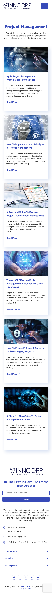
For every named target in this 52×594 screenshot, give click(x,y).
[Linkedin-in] (26, 577)
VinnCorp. (25, 586)
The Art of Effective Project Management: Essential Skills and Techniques (24, 283)
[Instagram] (32, 577)
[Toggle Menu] (45, 6)
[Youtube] (38, 577)
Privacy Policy (26, 589)
